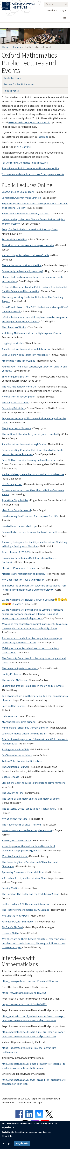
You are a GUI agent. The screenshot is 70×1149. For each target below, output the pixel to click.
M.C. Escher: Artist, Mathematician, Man (24, 878)
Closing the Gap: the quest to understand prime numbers (33, 782)
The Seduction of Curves (15, 766)
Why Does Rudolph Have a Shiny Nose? (23, 579)
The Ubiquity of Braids (14, 327)
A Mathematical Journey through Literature (26, 349)
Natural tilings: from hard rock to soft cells (25, 255)
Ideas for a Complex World (16, 510)
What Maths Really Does (15, 915)
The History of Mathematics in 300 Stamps (25, 909)
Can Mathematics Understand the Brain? (24, 733)
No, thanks (22, 1143)
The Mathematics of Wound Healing (22, 265)
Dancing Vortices (11, 888)
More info (7, 1136)
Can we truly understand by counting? (22, 271)
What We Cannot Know (15, 856)
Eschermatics (9, 716)
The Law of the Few (12, 792)
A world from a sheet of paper (18, 396)
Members (52, 10)
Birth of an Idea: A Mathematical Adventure (26, 904)
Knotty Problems (11, 674)
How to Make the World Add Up (19, 526)
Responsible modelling (15, 239)
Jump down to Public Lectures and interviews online (30, 168)
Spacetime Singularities (15, 500)
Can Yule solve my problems (17, 755)
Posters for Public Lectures (19, 84)
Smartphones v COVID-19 (16, 552)
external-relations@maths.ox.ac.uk (29, 122)
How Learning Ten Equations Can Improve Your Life (30, 516)
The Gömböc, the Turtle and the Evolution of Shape (31, 894)
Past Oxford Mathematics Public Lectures (25, 162)
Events (17, 47)
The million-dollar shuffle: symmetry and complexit (30, 434)
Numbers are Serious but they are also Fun (25, 727)
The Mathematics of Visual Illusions (21, 824)
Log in (63, 10)
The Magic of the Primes (15, 402)
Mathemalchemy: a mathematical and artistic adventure (33, 474)
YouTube (43, 136)
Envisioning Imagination (15, 376)
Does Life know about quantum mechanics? (26, 354)
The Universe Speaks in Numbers (20, 668)
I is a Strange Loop (12, 484)
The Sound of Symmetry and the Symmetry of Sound (31, 798)
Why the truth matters (15, 818)
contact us (51, 1098)
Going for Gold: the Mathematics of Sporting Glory (30, 229)
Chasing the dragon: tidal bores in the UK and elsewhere (33, 685)
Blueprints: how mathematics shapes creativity (28, 245)
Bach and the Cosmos (14, 706)
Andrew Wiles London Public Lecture (22, 761)
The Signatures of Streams (16, 428)
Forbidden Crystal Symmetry (17, 921)
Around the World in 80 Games (18, 360)
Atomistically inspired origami (18, 721)
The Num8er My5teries (14, 680)
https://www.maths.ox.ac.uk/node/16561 (24, 1004)
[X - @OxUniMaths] (50, 1114)
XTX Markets (24, 146)
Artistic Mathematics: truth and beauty (23, 573)
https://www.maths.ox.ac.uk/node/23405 (24, 992)
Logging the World (12, 343)
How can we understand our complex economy (27, 830)
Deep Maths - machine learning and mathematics (29, 460)
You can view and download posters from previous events (33, 174)
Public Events (11, 90)
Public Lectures (12, 78)
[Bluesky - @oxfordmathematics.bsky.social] (40, 1114)
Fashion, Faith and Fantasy (16, 840)
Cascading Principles (13, 408)
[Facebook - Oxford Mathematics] (20, 1114)
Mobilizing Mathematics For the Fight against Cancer (31, 333)
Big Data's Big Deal (12, 927)
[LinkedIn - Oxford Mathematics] (30, 1114)
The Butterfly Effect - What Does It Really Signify (29, 808)
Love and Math (10, 933)
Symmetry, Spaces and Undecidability (22, 872)
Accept (7, 1143)
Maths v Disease (10, 776)
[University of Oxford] (6, 3)
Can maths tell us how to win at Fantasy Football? (29, 532)
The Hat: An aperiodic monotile (19, 386)
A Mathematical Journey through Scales (24, 444)
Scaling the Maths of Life (15, 749)
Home (5, 47)
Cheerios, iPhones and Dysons (18, 568)
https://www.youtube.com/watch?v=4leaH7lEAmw (30, 981)
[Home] (23, 3)
